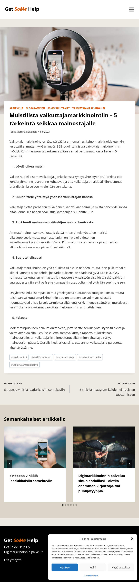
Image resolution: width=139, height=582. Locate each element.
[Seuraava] (129, 464)
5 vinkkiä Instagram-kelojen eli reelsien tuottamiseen (107, 389)
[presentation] (35, 447)
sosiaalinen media (90, 357)
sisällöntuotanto (41, 357)
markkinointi (19, 357)
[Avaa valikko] (131, 9)
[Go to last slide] (9, 464)
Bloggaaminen (35, 108)
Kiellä (93, 567)
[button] (132, 538)
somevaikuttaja (65, 357)
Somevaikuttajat (59, 108)
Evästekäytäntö (91, 575)
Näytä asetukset (121, 567)
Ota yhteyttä (12, 560)
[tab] (63, 505)
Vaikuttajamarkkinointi (88, 108)
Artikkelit (16, 108)
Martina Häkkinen (27, 131)
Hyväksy (65, 567)
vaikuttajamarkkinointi (24, 364)
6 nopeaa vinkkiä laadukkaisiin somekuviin (34, 387)
